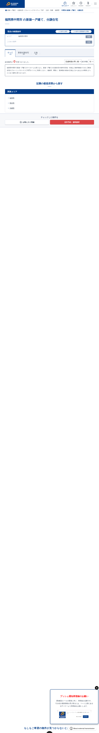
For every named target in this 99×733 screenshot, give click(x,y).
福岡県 (12, 98)
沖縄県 (12, 108)
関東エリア (12, 91)
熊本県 (12, 103)
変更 (88, 37)
